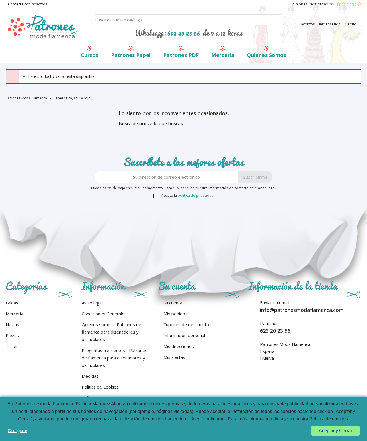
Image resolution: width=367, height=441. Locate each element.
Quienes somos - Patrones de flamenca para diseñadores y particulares (111, 332)
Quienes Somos (266, 55)
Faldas (12, 303)
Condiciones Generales (104, 313)
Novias (12, 324)
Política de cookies (328, 418)
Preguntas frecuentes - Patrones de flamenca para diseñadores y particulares (114, 357)
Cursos (89, 55)
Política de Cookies (100, 387)
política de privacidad (196, 195)
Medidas (90, 376)
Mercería (222, 55)
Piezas (12, 335)
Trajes (12, 346)
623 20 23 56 (183, 33)
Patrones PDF (181, 55)
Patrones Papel (131, 55)
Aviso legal (92, 303)
